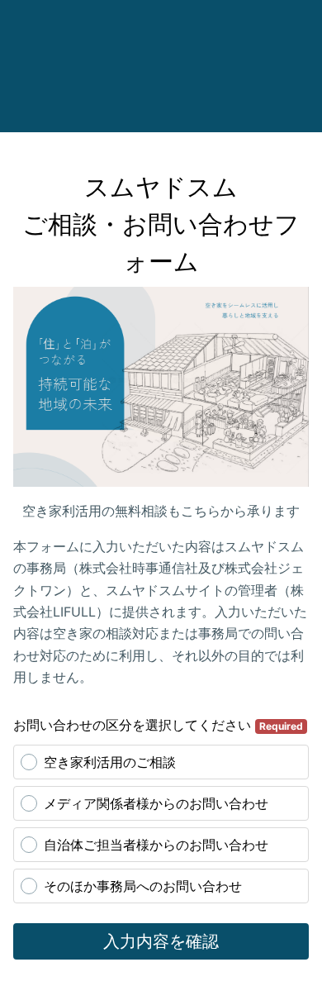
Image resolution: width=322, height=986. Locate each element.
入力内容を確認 (161, 941)
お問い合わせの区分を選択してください (158, 725)
